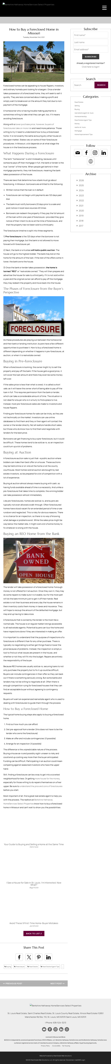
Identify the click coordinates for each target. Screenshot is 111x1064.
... (62, 966)
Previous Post (13, 983)
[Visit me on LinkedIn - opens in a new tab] (103, 152)
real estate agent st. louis (84, 113)
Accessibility (56, 1046)
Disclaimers (70, 1060)
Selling (77, 105)
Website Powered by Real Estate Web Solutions (55, 1056)
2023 (81, 195)
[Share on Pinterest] (38, 957)
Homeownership (81, 116)
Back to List (33, 933)
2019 (81, 215)
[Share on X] (29, 957)
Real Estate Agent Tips (50, 966)
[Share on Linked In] (48, 957)
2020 (81, 210)
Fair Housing (66, 1046)
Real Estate (33, 966)
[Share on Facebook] (19, 957)
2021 (81, 205)
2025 (81, 185)
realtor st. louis (80, 127)
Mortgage (78, 131)
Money (77, 123)
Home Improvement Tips (83, 134)
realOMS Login (80, 1060)
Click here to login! (90, 66)
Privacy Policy (45, 1046)
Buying (8, 966)
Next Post (56, 983)
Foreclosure (20, 966)
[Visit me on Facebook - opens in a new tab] (86, 152)
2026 (81, 180)
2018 (81, 220)
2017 (81, 225)
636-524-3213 (59, 1022)
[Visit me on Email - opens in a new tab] (77, 152)
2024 (81, 190)
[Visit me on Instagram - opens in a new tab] (95, 152)
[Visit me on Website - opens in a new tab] (90, 161)
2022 (81, 200)
